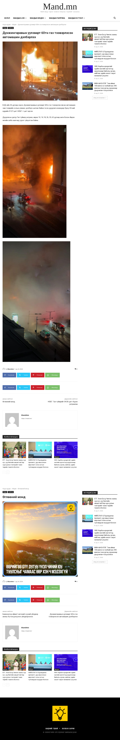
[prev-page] (4, 472)
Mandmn (11, 369)
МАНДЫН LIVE (19, 18)
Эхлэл (7, 18)
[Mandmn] (4, 369)
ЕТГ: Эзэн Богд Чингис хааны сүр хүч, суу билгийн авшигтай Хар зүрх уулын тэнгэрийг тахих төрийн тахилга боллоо (105, 39)
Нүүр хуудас (7, 25)
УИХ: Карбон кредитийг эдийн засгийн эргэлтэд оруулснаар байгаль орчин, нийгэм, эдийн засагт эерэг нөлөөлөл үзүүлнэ (105, 70)
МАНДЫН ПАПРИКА (57, 18)
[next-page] (7, 472)
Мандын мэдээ (37, 18)
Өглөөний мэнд (9, 402)
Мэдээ (14, 25)
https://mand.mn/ (26, 418)
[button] (114, 18)
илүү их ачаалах (99, 98)
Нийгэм (10, 28)
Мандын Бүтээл (75, 18)
